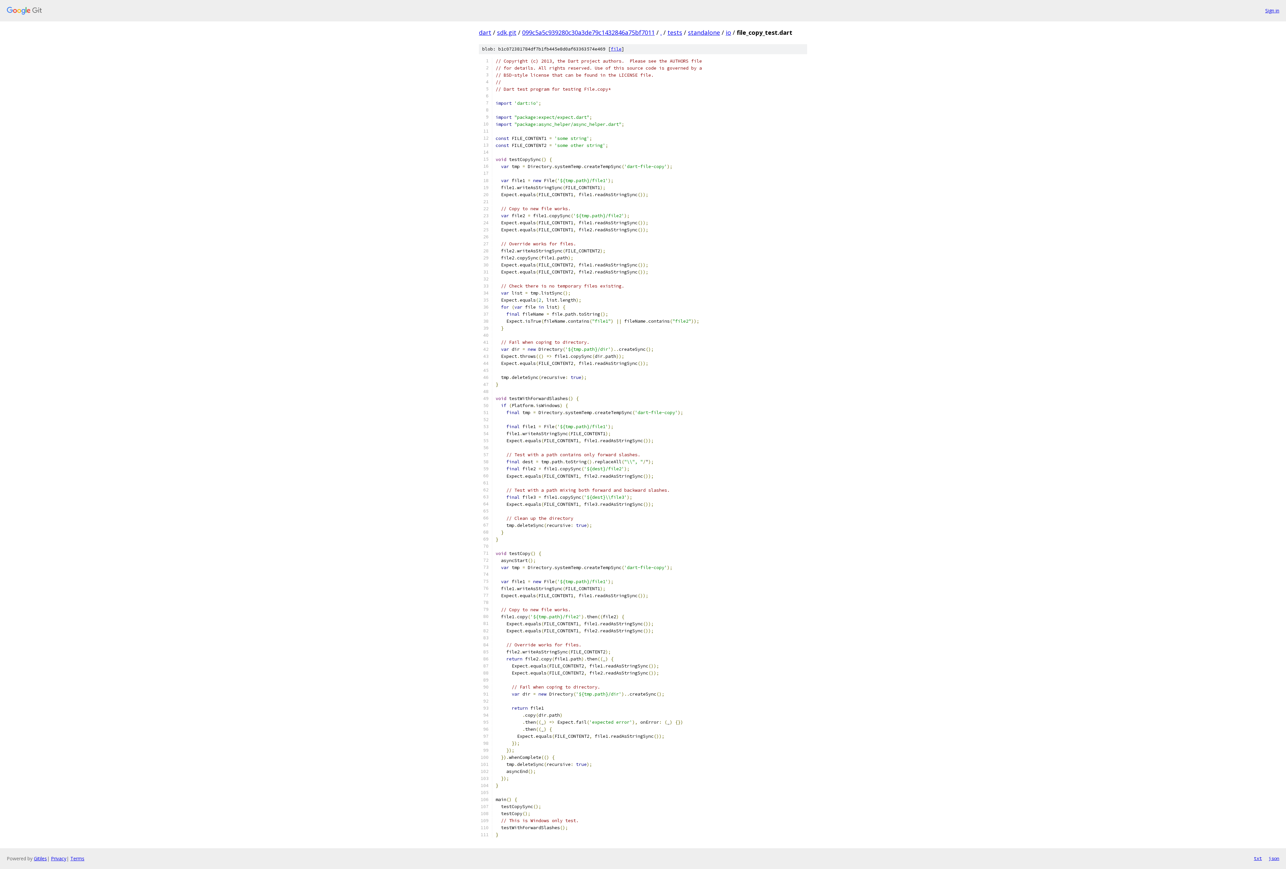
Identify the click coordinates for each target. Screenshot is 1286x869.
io (728, 32)
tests (674, 32)
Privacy (58, 858)
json (1274, 858)
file (616, 49)
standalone (704, 32)
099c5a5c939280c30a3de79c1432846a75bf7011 (588, 32)
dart (485, 32)
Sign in (1272, 10)
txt (1258, 858)
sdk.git (506, 32)
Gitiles (40, 858)
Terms (77, 858)
